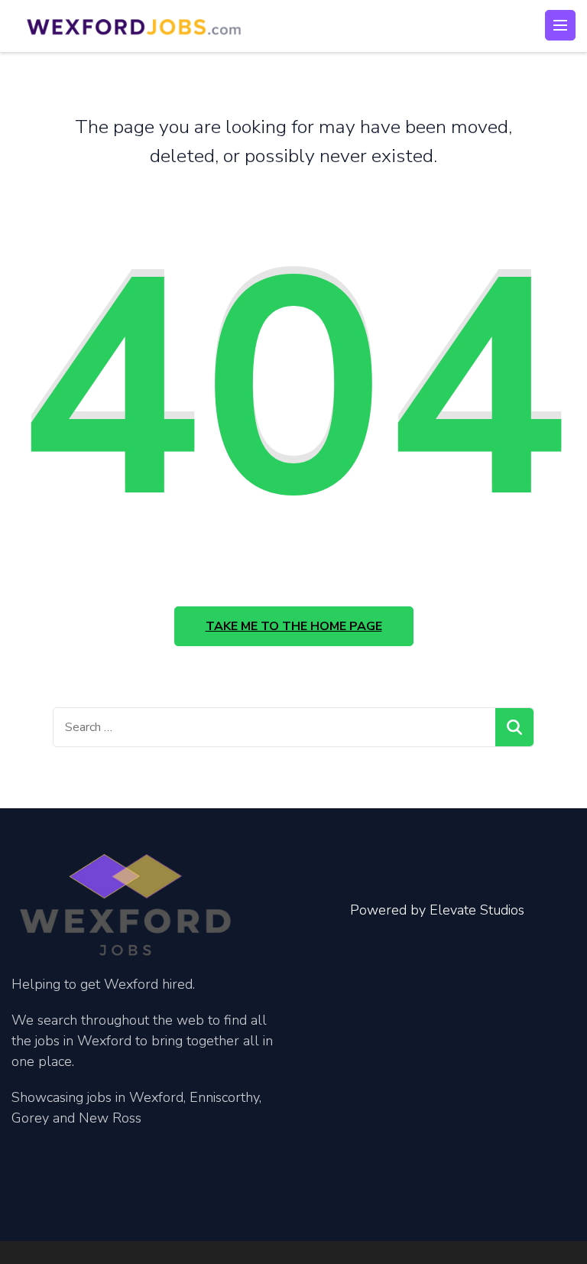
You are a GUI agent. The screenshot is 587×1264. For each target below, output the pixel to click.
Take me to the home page (294, 626)
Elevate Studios (477, 910)
